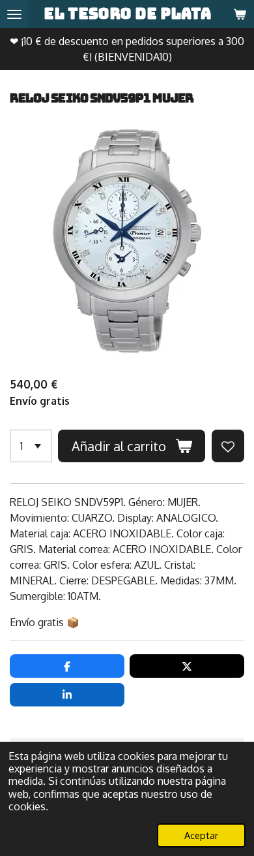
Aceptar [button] (201, 835)
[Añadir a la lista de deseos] (228, 446)
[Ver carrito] (239, 14)
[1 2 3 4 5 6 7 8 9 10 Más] (30, 446)
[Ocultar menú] (14, 14)
